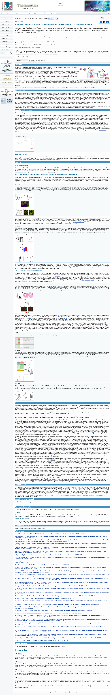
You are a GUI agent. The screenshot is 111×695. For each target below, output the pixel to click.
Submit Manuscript (38, 14)
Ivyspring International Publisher (59, 691)
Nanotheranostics (6, 75)
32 (38, 480)
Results (7, 64)
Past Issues (4, 38)
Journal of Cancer (7, 86)
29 (53, 460)
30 (66, 461)
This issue (50, 18)
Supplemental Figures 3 (41, 277)
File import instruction (40, 60)
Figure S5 (28, 330)
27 (51, 460)
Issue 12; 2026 (5, 27)
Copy (18, 56)
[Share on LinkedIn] (107, 22)
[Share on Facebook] (101, 22)
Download (31, 60)
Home (2, 14)
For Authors (29, 14)
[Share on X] (104, 22)
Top (7, 60)
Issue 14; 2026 (5, 22)
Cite (57, 18)
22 (92, 433)
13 (83, 322)
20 (74, 431)
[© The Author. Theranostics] (94, 73)
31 (48, 471)
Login (47, 14)
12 (66, 318)
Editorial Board (20, 14)
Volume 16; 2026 (6, 33)
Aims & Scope (10, 14)
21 (76, 431)
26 (39, 449)
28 (55, 462)
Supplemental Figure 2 (78, 222)
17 (67, 423)
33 (87, 480)
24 (20, 442)
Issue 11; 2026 (5, 30)
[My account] (109, 13)
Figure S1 (51, 172)
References (7, 72)
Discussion (7, 65)
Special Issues (5, 49)
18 (69, 423)
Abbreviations (6, 66)
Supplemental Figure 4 (88, 280)
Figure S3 (57, 276)
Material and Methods (6, 62)
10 (64, 318)
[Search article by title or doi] (11, 53)
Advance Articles (6, 35)
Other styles (25, 56)
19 (30, 430)
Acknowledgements (7, 70)
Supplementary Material (7, 68)
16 (79, 408)
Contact (53, 14)
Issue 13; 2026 (5, 24)
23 (57, 434)
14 (77, 408)
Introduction (7, 61)
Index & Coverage (6, 47)
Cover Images (5, 41)
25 (35, 447)
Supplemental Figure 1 (66, 167)
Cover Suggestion (6, 44)
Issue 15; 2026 (5, 19)
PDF (102, 18)
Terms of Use (87, 692)
